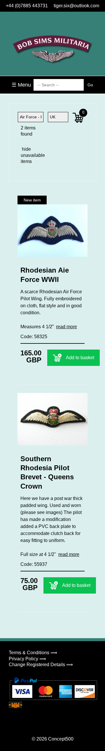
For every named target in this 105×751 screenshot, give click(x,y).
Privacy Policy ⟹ (27, 658)
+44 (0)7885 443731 (27, 5)
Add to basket (80, 357)
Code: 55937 (33, 564)
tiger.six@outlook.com (76, 5)
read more (66, 326)
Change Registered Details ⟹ (41, 664)
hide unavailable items (26, 155)
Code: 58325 (33, 336)
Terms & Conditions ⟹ (33, 652)
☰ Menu (21, 85)
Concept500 (61, 738)
